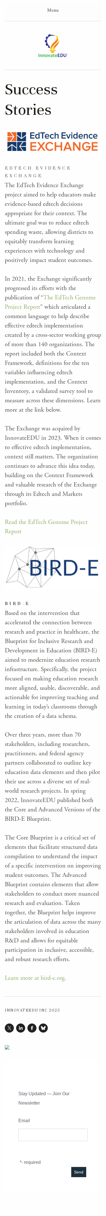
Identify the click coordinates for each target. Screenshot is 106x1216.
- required (31, 1162)
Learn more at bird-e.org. (35, 978)
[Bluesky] (43, 1028)
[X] (9, 1028)
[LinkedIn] (20, 1028)
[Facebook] (31, 1028)
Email (24, 1120)
